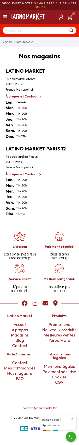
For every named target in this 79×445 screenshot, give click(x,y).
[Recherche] (71, 30)
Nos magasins (20, 373)
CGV (59, 382)
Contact (19, 345)
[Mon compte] (61, 17)
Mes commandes (19, 367)
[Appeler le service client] (71, 437)
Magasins (20, 335)
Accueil (20, 324)
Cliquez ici (39, 7)
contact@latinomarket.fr (39, 408)
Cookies (59, 376)
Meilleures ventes (59, 335)
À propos (20, 329)
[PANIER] (71, 17)
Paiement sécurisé (59, 371)
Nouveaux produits (59, 329)
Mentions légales (59, 366)
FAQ (20, 378)
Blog (20, 340)
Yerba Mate (59, 340)
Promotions (59, 324)
